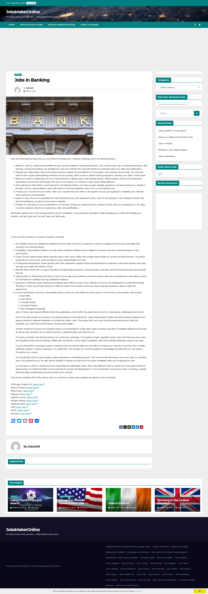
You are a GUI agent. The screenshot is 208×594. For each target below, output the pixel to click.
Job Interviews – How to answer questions (122, 558)
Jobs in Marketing (166, 156)
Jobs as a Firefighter (164, 558)
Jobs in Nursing (111, 580)
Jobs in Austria (142, 563)
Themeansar (55, 566)
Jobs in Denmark (158, 569)
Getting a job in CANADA (115, 552)
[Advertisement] (104, 46)
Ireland (111, 499)
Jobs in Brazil (183, 563)
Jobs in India (141, 574)
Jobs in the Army (144, 580)
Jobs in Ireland (165, 143)
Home (11, 25)
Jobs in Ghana (111, 574)
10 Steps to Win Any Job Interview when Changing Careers (128, 547)
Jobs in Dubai (172, 569)
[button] (195, 25)
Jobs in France (185, 569)
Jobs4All (29, 88)
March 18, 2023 (117, 508)
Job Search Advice (147, 558)
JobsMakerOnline (23, 11)
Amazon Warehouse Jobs (61, 25)
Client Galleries (90, 25)
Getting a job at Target (179, 547)
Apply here (38, 384)
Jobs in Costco (144, 569)
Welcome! (109, 585)
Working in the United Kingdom (172, 150)
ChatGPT (14, 496)
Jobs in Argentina (112, 563)
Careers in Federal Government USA (175, 137)
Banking (18, 74)
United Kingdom (163, 496)
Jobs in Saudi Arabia (127, 580)
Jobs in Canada (112, 569)
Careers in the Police (161, 547)
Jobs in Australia (127, 563)
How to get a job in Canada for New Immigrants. (169, 552)
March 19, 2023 (20, 508)
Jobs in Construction (128, 569)
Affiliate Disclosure (31, 25)
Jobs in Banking (156, 563)
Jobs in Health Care (126, 574)
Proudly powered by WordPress (18, 566)
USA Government (66, 496)
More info (138, 591)
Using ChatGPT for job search (172, 131)
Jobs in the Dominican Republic (165, 580)
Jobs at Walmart (181, 558)
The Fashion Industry (187, 580)
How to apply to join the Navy (138, 552)
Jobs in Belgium (170, 563)
